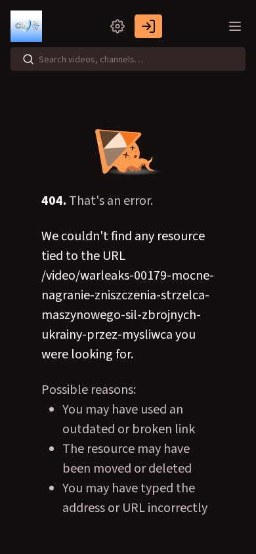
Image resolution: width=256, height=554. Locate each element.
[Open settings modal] (117, 26)
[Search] (28, 59)
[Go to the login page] (148, 26)
